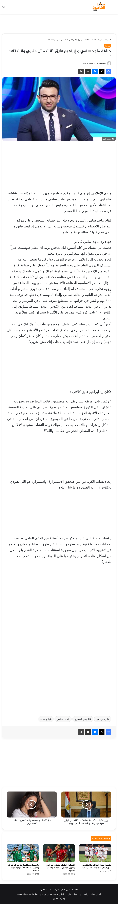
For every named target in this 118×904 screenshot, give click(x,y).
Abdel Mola (101, 63)
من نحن (43, 894)
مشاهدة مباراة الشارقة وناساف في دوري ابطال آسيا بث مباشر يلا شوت (96, 866)
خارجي (68, 894)
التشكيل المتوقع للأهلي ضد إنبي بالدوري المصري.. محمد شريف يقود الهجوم (60, 867)
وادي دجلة (45, 719)
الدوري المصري (82, 719)
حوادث (92, 894)
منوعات (76, 894)
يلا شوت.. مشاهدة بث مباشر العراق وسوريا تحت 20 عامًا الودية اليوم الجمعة (23, 867)
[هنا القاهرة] (99, 7)
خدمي (55, 894)
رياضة (98, 39)
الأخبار (99, 894)
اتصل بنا (35, 894)
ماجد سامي (62, 719)
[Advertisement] (59, 23)
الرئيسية (106, 39)
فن (81, 894)
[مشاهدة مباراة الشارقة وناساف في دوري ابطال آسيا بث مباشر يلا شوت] (95, 853)
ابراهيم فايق (102, 719)
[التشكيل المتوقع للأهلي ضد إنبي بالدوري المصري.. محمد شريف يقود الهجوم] (59, 853)
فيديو (50, 894)
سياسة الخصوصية (24, 894)
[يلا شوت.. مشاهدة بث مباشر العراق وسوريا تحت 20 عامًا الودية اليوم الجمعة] (23, 853)
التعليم (61, 894)
